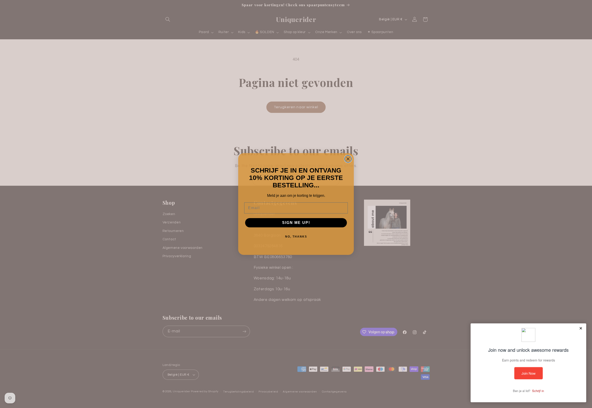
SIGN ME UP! (296, 223)
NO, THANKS (296, 236)
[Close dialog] (348, 158)
